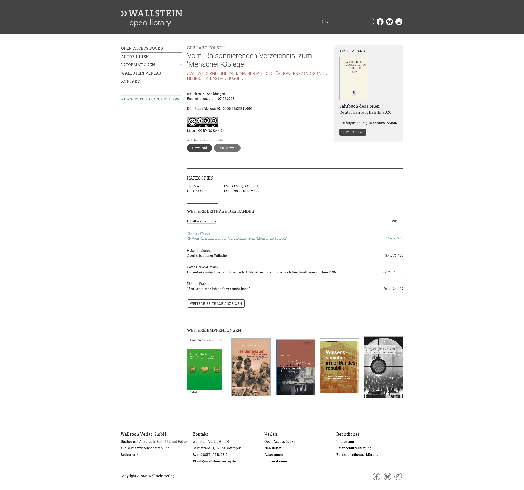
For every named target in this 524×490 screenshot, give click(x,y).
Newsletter (273, 448)
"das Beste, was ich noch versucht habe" (218, 289)
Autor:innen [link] (135, 56)
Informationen (275, 461)
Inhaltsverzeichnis (201, 221)
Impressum (345, 441)
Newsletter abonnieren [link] (148, 99)
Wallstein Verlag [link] (141, 73)
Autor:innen (273, 454)
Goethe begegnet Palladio (207, 255)
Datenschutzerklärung (354, 448)
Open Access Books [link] (142, 48)
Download (199, 148)
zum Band (351, 132)
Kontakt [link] (130, 81)
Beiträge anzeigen (216, 303)
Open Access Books (279, 441)
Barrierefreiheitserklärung (357, 454)
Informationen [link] (138, 64)
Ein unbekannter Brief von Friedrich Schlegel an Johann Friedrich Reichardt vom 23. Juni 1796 (261, 272)
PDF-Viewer (227, 148)
